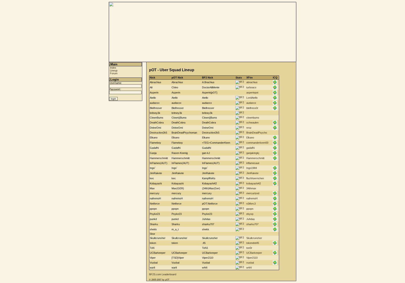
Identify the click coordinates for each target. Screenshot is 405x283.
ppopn (249, 208)
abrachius (252, 82)
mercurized (252, 193)
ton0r (249, 247)
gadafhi (250, 147)
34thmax (251, 188)
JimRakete (252, 173)
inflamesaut (252, 163)
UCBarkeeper (254, 252)
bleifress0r (252, 108)
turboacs (251, 87)
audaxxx (251, 102)
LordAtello (252, 97)
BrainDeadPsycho (256, 132)
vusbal (250, 262)
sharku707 (252, 224)
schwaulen (252, 122)
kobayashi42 (253, 183)
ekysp (249, 213)
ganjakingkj (252, 153)
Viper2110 (252, 257)
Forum (113, 73)
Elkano (250, 137)
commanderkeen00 (257, 142)
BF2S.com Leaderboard (162, 274)
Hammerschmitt (255, 158)
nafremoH (252, 198)
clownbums (252, 117)
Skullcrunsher (254, 238)
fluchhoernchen (255, 178)
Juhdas (250, 219)
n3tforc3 (251, 203)
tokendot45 (252, 243)
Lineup (113, 70)
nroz (248, 127)
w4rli (248, 267)
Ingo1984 (251, 168)
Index (113, 67)
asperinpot (252, 92)
